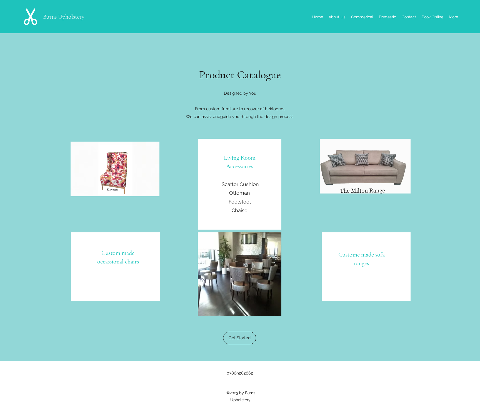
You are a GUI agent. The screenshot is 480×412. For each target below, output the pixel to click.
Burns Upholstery (63, 16)
